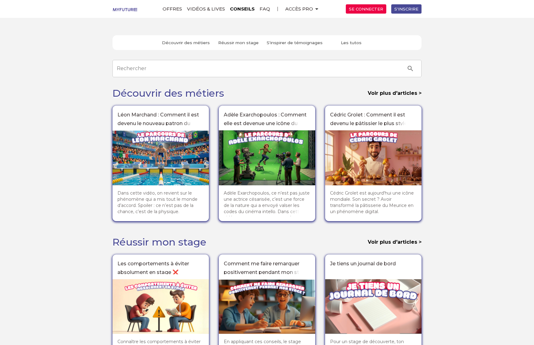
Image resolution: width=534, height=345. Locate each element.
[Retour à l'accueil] (124, 9)
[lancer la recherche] (410, 68)
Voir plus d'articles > (395, 93)
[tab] (186, 42)
